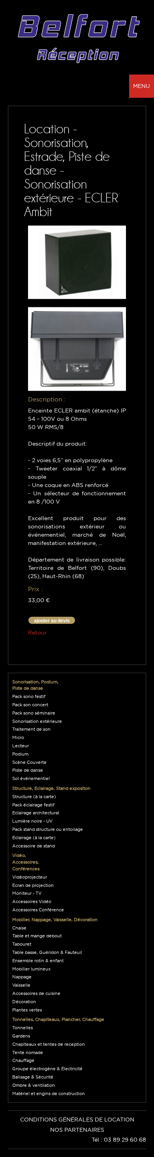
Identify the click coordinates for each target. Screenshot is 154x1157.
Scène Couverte (29, 762)
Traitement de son (31, 729)
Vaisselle (21, 985)
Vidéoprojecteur (29, 877)
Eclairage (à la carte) (34, 837)
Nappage (22, 977)
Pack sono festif (28, 696)
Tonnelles (22, 1027)
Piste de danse (27, 770)
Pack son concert (30, 704)
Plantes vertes (27, 1010)
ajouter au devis (52, 620)
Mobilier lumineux (31, 969)
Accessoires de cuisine (36, 993)
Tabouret (21, 944)
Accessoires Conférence (38, 910)
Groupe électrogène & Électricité (47, 1068)
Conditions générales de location (77, 1119)
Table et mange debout (37, 936)
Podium (20, 754)
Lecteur (20, 745)
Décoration (24, 1001)
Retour (37, 632)
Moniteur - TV (26, 893)
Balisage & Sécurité (32, 1077)
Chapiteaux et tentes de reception (48, 1044)
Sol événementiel (31, 778)
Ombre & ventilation (33, 1085)
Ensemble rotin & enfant (38, 960)
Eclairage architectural (35, 812)
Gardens (21, 1036)
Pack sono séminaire (33, 713)
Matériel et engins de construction (48, 1093)
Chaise (19, 928)
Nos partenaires (77, 1129)
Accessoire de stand (33, 846)
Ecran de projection (33, 885)
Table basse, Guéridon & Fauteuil (47, 952)
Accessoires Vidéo (31, 901)
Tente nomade (27, 1052)
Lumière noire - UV (32, 821)
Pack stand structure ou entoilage (47, 829)
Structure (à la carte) (34, 796)
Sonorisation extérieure (37, 721)
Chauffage (23, 1060)
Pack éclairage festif (33, 805)
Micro (18, 737)
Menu (141, 86)
